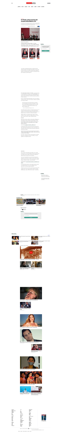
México (12, 417)
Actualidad (30, 413)
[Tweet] (38, 26)
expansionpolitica (29, 428)
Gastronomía (30, 422)
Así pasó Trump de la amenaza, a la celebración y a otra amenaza (20, 205)
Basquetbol (30, 418)
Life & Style (21, 414)
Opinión (29, 411)
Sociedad (39, 6)
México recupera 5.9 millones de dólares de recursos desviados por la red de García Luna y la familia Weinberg (45, 176)
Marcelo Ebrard (22, 195)
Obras (12, 413)
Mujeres (12, 414)
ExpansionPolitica (31, 428)
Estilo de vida (21, 413)
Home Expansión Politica (14, 410)
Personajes (30, 424)
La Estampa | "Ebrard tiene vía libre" (30, 204)
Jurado (29, 426)
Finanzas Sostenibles (30, 409)
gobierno (19, 6)
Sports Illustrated (31, 416)
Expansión (13, 409)
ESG (20, 423)
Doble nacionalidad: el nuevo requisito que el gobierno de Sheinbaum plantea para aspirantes (45, 179)
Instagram (48, 3)
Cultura (20, 409)
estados (32, 6)
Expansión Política (24, 208)
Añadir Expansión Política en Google (32, 26)
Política (12, 416)
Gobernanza (21, 425)
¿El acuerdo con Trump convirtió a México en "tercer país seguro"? (40, 205)
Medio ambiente (21, 424)
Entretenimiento (21, 415)
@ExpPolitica (24, 209)
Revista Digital (30, 420)
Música (20, 417)
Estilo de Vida (30, 425)
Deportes (21, 416)
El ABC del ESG (30, 410)
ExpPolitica (28, 428)
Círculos (12, 423)
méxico (23, 6)
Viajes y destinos (30, 423)
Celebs (20, 412)
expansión (42, 6)
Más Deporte (30, 419)
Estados (12, 419)
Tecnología (12, 412)
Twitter (47, 3)
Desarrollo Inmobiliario (22, 420)
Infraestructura (21, 421)
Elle (20, 410)
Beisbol (29, 417)
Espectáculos (13, 422)
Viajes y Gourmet (13, 425)
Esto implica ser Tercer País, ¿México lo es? (30, 124)
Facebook (49, 3)
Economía (12, 411)
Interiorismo (21, 422)
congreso (26, 6)
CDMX (29, 6)
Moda (12, 424)
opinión (35, 6)
